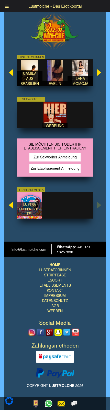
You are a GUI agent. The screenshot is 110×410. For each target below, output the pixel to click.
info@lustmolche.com (29, 249)
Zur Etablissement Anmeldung (55, 168)
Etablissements (55, 285)
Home (55, 264)
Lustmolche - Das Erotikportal (55, 6)
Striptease (55, 274)
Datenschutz (55, 300)
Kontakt (55, 290)
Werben (55, 310)
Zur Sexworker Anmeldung (55, 156)
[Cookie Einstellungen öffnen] (9, 403)
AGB (55, 305)
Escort (55, 280)
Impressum (55, 295)
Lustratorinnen (55, 269)
